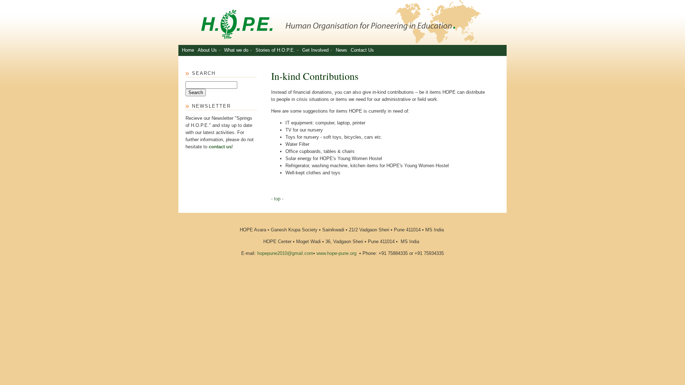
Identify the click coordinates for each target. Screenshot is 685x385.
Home (188, 50)
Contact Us (362, 50)
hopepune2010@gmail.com (285, 253)
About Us (207, 50)
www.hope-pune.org (336, 253)
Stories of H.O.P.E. (275, 50)
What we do (236, 50)
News (341, 50)
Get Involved (315, 50)
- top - (277, 198)
